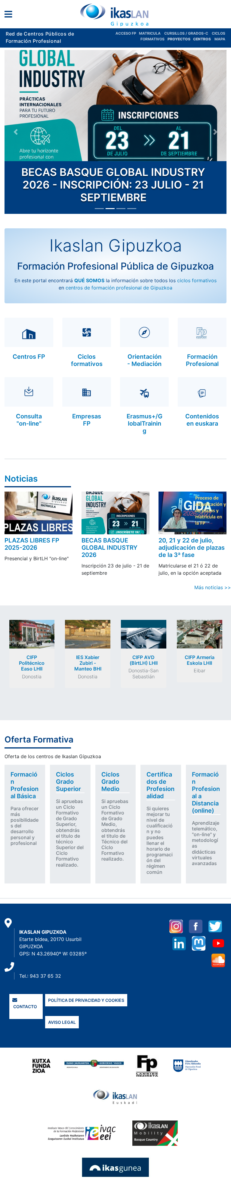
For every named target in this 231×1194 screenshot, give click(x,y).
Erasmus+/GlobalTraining (144, 423)
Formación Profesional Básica (24, 785)
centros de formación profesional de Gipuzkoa (119, 288)
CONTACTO (24, 1006)
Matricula (151, 33)
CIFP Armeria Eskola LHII (199, 660)
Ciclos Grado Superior (68, 781)
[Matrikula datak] (192, 39)
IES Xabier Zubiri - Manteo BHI (87, 663)
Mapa (219, 39)
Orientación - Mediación (144, 360)
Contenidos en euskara (202, 420)
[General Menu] (10, 15)
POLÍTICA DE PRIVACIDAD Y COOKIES (86, 1000)
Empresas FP (86, 420)
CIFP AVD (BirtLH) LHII (144, 660)
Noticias (21, 479)
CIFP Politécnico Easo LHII (32, 663)
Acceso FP (127, 33)
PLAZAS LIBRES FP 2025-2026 (32, 544)
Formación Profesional (202, 360)
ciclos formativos (197, 280)
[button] (16, 132)
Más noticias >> (212, 587)
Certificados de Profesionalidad (160, 785)
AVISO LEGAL (62, 1022)
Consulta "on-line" (29, 420)
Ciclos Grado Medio (110, 781)
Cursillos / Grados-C (186, 33)
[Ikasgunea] (115, 1167)
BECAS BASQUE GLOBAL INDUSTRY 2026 (109, 547)
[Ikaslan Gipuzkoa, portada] (115, 15)
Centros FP (29, 356)
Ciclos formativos (87, 360)
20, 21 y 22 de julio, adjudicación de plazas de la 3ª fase (192, 547)
